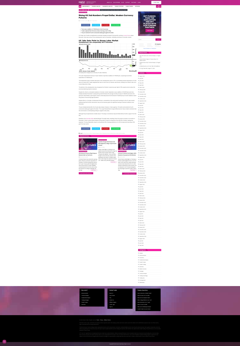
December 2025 (143, 94)
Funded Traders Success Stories (144, 309)
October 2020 (142, 234)
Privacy (101, 320)
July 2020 (141, 240)
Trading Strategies (119, 6)
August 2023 (142, 157)
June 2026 (142, 80)
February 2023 (142, 170)
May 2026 (142, 82)
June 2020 (142, 243)
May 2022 (142, 191)
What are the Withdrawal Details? (144, 306)
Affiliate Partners (107, 320)
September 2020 (143, 236)
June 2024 (142, 134)
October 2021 (142, 207)
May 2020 (142, 245)
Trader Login (112, 304)
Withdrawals (142, 282)
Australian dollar (90, 118)
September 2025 (143, 101)
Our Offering (116, 2)
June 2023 (142, 161)
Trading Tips (142, 278)
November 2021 (143, 204)
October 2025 (142, 98)
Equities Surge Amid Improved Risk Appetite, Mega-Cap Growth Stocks (107, 143)
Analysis (141, 253)
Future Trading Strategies (94, 133)
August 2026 (142, 76)
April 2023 (142, 166)
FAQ (110, 297)
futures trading (122, 133)
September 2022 (143, 182)
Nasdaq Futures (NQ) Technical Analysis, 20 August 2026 (150, 63)
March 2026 (142, 87)
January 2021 (142, 227)
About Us (109, 2)
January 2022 (142, 200)
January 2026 (142, 92)
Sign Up (110, 306)
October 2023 (142, 152)
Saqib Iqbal (94, 20)
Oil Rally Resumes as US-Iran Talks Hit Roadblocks (150, 66)
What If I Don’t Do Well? (142, 304)
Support (127, 2)
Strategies (142, 271)
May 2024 (142, 137)
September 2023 (143, 155)
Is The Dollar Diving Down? (129, 173)
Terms (97, 320)
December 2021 (143, 202)
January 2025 (142, 119)
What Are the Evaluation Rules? (144, 297)
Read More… (94, 170)
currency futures (127, 35)
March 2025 (142, 114)
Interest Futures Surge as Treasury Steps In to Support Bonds (149, 59)
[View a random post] (160, 6)
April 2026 (142, 85)
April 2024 (142, 139)
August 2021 (142, 211)
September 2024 (143, 128)
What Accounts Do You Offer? (144, 295)
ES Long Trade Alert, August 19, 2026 (147, 68)
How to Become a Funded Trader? (145, 293)
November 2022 (143, 177)
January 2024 (142, 146)
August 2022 (142, 184)
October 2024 (142, 125)
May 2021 (142, 218)
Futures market (110, 133)
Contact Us (111, 300)
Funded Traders (129, 6)
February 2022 (142, 198)
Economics (142, 257)
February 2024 (142, 143)
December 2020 (143, 229)
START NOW (156, 2)
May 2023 (142, 164)
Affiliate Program (112, 302)
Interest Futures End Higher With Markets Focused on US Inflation (127, 154)
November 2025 (143, 96)
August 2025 (142, 103)
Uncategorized (142, 280)
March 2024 (142, 141)
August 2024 (142, 130)
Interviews (137, 6)
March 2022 (142, 195)
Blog (122, 2)
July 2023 (141, 159)
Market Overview (143, 268)
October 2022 (142, 180)
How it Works (112, 295)
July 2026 (141, 78)
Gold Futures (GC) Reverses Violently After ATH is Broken (86, 173)
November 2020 (143, 231)
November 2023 (143, 150)
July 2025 (141, 105)
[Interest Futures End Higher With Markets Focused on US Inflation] (127, 144)
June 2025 (142, 107)
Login (139, 2)
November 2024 (143, 123)
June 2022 (142, 189)
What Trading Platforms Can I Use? (145, 300)
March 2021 (142, 222)
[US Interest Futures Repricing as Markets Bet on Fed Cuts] (88, 144)
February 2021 (142, 225)
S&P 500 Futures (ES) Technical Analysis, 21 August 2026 (150, 56)
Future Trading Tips (103, 133)
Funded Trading (143, 264)
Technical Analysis (96, 6)
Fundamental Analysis (107, 6)
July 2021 (141, 213)
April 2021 (142, 220)
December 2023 (143, 148)
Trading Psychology (143, 275)
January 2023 (142, 173)
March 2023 (142, 168)
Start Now (149, 30)
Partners (133, 2)
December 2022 (143, 175)
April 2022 (142, 193)
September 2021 (143, 209)
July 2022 (141, 186)
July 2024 (141, 132)
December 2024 (143, 121)
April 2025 (142, 112)
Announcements (86, 6)
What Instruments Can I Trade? (144, 302)
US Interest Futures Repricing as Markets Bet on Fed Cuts (88, 154)
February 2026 (142, 89)
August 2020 (142, 238)
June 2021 (142, 216)
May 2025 (142, 110)
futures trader (116, 133)
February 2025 (142, 116)
